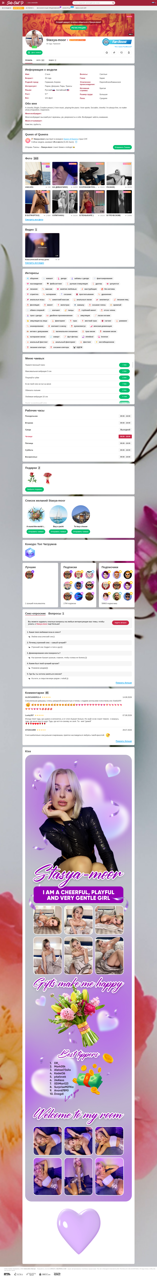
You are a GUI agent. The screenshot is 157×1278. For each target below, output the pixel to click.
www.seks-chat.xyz (30, 1268)
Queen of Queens (71, 139)
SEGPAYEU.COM (61, 1268)
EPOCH (52, 1268)
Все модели (6, 8)
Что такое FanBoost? (123, 47)
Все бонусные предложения (48, 8)
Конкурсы (66, 8)
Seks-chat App (81, 8)
